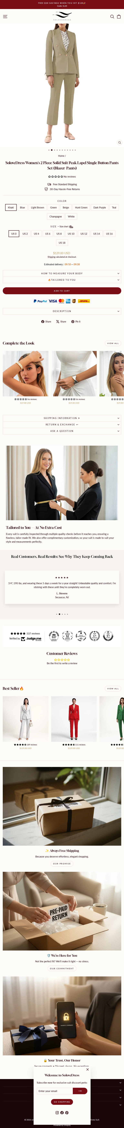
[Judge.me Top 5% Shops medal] (108, 636)
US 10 (71, 233)
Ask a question (61, 431)
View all (113, 343)
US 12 (84, 233)
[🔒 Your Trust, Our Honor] (62, 1015)
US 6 (47, 233)
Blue (22, 207)
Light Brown (37, 207)
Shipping (51, 257)
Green (53, 207)
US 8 (59, 233)
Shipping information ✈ (62, 418)
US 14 (96, 233)
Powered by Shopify (62, 1125)
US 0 (13, 233)
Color (62, 201)
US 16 (109, 233)
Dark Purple (99, 207)
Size (60, 226)
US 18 (62, 242)
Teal (114, 207)
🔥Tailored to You (62, 280)
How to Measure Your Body (62, 273)
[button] (56, 176)
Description (62, 311)
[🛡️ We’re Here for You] (62, 911)
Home (61, 155)
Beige (66, 207)
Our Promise (62, 863)
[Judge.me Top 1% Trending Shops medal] (94, 636)
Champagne (56, 216)
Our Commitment (62, 968)
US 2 (25, 233)
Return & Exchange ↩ (62, 424)
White (71, 216)
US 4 (36, 233)
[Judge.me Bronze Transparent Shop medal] (81, 636)
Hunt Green (81, 207)
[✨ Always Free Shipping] (62, 806)
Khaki (11, 207)
